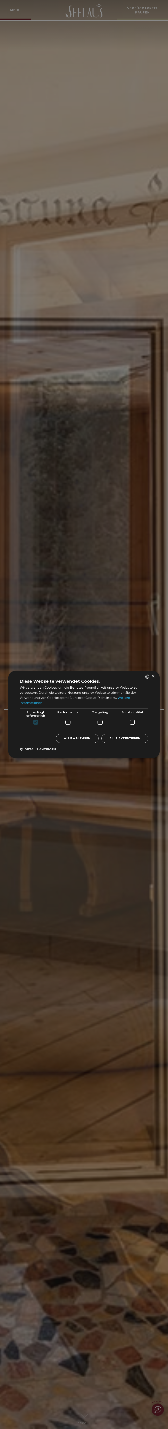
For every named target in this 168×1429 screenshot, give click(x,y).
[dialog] (84, 714)
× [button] (152, 676)
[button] (38, 749)
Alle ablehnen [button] (77, 738)
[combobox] (147, 677)
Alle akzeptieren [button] (124, 738)
